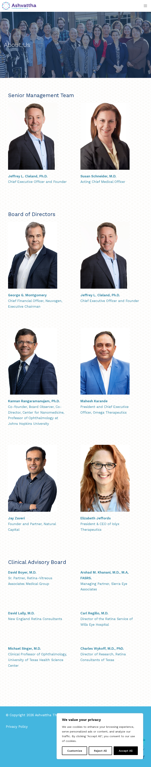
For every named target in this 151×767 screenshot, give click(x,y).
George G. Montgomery (27, 295)
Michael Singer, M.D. (24, 648)
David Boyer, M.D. (22, 572)
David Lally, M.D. (21, 613)
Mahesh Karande (94, 401)
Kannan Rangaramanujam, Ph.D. (34, 401)
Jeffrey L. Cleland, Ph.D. (28, 176)
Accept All (126, 750)
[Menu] (145, 6)
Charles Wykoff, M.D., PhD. (102, 648)
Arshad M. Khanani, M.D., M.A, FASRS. (104, 575)
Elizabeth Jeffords (95, 518)
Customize (74, 750)
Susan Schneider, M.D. (98, 176)
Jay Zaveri (16, 518)
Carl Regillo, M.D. (94, 613)
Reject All (100, 750)
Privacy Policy (17, 727)
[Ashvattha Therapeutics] (19, 6)
